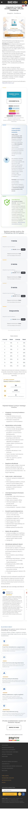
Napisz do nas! (14, 727)
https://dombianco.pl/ (8, 83)
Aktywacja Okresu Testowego (9, 761)
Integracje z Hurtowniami (8, 749)
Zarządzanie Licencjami (8, 777)
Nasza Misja (5, 756)
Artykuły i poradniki (7, 754)
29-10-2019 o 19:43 (9, 593)
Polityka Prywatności (7, 768)
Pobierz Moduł (14, 94)
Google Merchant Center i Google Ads (12, 766)
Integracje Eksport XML (8, 747)
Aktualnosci (5, 745)
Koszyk (3, 782)
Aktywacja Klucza (6, 780)
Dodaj (23, 249)
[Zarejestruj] (25, 2)
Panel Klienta (5, 775)
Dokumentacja (14, 101)
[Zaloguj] (23, 2)
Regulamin (4, 770)
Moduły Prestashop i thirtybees (10, 751)
